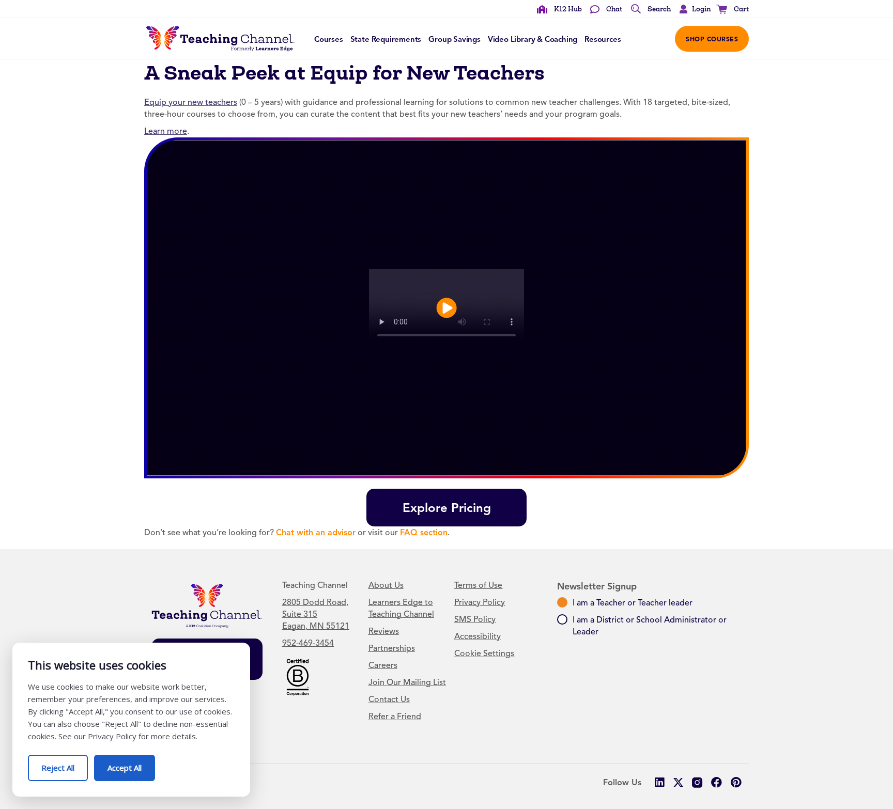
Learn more (165, 131)
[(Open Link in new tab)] (297, 676)
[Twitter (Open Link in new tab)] (678, 782)
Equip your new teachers (190, 102)
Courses (328, 39)
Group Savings (454, 39)
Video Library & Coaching (532, 39)
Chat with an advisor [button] (316, 532)
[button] (692, 9)
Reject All (64, 764)
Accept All (131, 764)
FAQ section (424, 532)
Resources (602, 39)
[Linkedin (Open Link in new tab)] (659, 782)
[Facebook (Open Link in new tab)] (716, 782)
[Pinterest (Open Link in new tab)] (735, 782)
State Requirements (386, 39)
